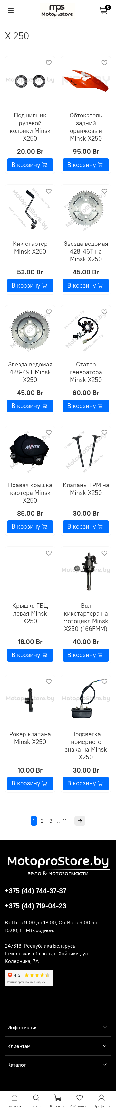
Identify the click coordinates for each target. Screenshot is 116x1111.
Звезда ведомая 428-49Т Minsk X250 (30, 372)
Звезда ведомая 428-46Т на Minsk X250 (86, 251)
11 (65, 821)
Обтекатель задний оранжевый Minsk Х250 (86, 126)
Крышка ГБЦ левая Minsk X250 (30, 613)
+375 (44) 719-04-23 (35, 906)
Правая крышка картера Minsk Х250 (30, 492)
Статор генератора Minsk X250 (86, 372)
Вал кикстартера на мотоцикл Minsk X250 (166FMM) (85, 617)
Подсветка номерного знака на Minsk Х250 (86, 745)
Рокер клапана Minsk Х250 (30, 737)
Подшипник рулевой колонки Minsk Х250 (30, 126)
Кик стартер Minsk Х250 (30, 247)
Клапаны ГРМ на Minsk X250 (86, 488)
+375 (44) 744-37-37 (35, 890)
